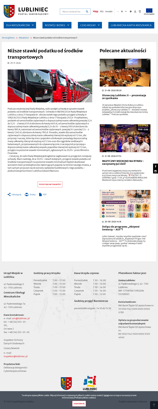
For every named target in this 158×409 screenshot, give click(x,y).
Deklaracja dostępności (15, 367)
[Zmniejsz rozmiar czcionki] (118, 11)
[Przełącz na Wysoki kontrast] (131, 11)
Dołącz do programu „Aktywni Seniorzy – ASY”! (120, 228)
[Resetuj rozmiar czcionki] (122, 11)
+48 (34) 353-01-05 (18, 332)
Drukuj (30, 195)
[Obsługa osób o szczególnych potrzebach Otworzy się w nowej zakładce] (140, 11)
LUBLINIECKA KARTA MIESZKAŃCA (131, 26)
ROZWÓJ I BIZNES (55, 25)
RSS (102, 11)
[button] (50, 85)
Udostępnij (16, 194)
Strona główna (8, 38)
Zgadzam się (79, 404)
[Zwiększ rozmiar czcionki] (126, 11)
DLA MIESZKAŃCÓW (18, 25)
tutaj (106, 395)
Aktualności (24, 38)
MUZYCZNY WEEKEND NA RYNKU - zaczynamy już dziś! (123, 162)
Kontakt (108, 11)
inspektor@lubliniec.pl (16, 356)
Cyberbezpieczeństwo (15, 371)
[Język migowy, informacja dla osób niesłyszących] (135, 11)
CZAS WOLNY (88, 25)
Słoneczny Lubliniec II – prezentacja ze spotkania (124, 97)
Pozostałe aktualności (50, 184)
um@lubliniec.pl (21, 318)
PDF (45, 194)
